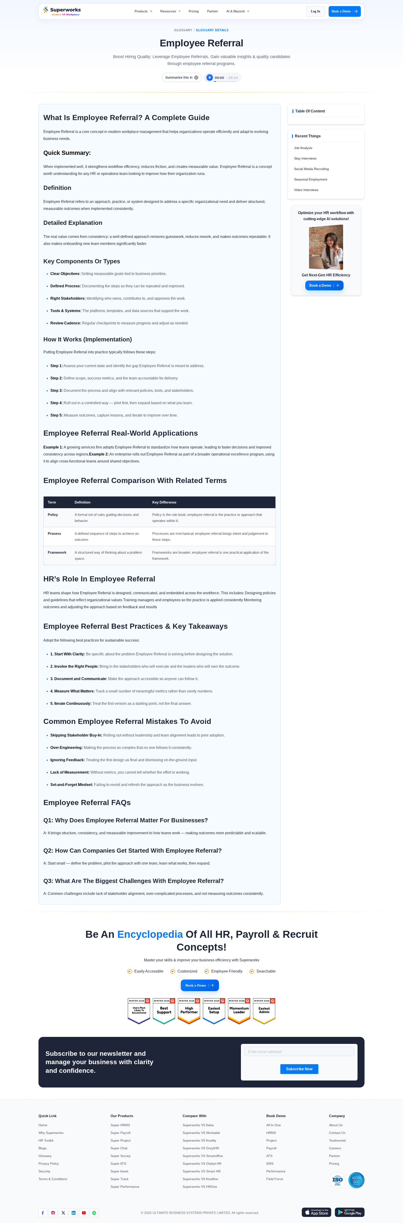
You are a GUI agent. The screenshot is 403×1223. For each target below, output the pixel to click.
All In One (273, 1125)
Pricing (194, 11)
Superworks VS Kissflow (200, 1179)
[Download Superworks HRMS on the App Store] (316, 1213)
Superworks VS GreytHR (201, 1148)
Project (271, 1140)
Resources (168, 11)
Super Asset (119, 1171)
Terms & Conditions (52, 1179)
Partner (212, 11)
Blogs (42, 1148)
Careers (335, 1148)
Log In (315, 11)
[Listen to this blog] (209, 77)
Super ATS (118, 1163)
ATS (269, 1156)
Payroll (271, 1148)
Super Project (121, 1140)
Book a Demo (342, 11)
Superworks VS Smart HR (202, 1171)
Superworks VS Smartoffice (203, 1156)
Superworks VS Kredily (199, 1140)
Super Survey (121, 1156)
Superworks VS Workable (201, 1133)
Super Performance (125, 1186)
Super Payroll (120, 1133)
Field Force (274, 1179)
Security (44, 1171)
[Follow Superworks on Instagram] (53, 1213)
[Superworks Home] (61, 15)
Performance (275, 1171)
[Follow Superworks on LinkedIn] (73, 1213)
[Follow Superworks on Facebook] (42, 1213)
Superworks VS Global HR (202, 1163)
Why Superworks (50, 1133)
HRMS (271, 1133)
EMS (269, 1163)
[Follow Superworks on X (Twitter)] (63, 1213)
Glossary (183, 30)
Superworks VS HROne (200, 1186)
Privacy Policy (48, 1163)
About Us (336, 1125)
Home (42, 1125)
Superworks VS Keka (198, 1125)
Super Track (120, 1179)
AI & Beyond (236, 11)
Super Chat (119, 1148)
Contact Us (337, 1133)
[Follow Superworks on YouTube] (84, 1213)
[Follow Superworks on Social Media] (94, 1213)
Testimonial (337, 1140)
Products (142, 11)
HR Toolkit (45, 1140)
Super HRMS (120, 1125)
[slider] (225, 79)
